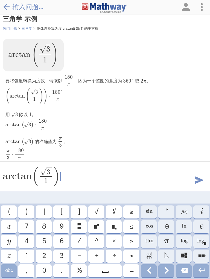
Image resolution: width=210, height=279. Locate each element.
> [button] (131, 241)
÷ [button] (114, 256)
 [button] (166, 256)
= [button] (131, 271)
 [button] (9, 226)
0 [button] (44, 271)
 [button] (201, 241)
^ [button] (96, 241)
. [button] (61, 271)
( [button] (9, 212)
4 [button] (26, 241)
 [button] (149, 226)
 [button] (9, 271)
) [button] (26, 212)
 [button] (183, 212)
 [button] (166, 271)
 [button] (201, 271)
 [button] (8, 241)
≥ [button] (131, 212)
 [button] (9, 256)
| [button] (44, 212)
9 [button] (61, 226)
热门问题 (10, 28)
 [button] (149, 212)
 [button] (148, 241)
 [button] (114, 212)
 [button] (78, 226)
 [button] (183, 256)
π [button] (166, 241)
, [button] (26, 271)
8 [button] (44, 226)
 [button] (201, 226)
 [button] (201, 212)
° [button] (166, 212)
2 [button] (44, 256)
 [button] (148, 271)
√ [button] (96, 212)
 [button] (148, 256)
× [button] (114, 241)
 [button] (96, 226)
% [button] (79, 271)
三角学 (27, 28)
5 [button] (44, 241)
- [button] (79, 256)
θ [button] (166, 226)
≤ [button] (131, 226)
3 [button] (61, 256)
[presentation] (33, 55)
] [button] (79, 212)
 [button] (113, 226)
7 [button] (26, 226)
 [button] (105, 271)
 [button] (184, 271)
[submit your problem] (199, 180)
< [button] (131, 256)
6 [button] (61, 241)
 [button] (184, 241)
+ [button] (96, 256)
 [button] (183, 226)
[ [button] (61, 212)
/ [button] (79, 241)
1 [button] (26, 256)
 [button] (201, 256)
